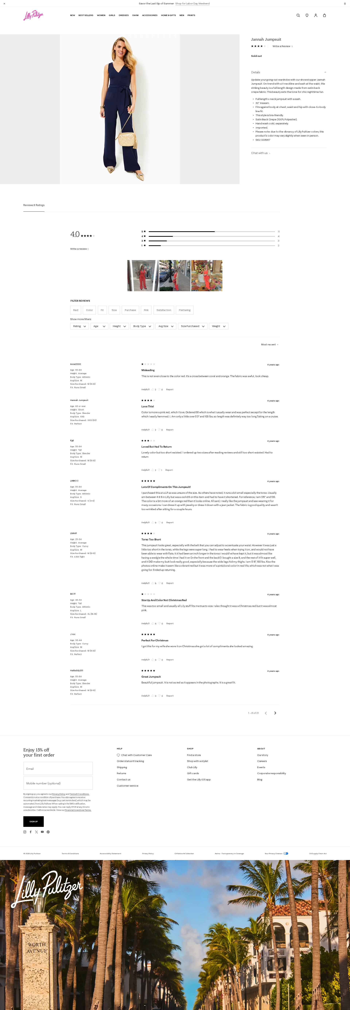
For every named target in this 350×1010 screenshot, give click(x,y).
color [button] (89, 310)
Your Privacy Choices (274, 853)
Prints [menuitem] (191, 15)
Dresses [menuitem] (124, 15)
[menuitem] (298, 15)
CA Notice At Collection (184, 853)
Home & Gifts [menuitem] (168, 15)
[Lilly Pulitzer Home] (33, 15)
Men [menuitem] (182, 15)
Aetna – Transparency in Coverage (229, 853)
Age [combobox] (96, 326)
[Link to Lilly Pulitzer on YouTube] (42, 832)
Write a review (78, 248)
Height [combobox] (117, 326)
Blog (259, 779)
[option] (120, 109)
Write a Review (282, 46)
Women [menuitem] (101, 15)
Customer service (127, 785)
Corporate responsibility (271, 773)
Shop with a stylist (197, 761)
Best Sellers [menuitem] (86, 15)
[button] (345, 3)
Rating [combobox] (77, 326)
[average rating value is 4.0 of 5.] (259, 46)
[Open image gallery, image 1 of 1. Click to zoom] (120, 109)
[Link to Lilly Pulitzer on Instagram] (25, 832)
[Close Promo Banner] (4, 3)
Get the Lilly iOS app (199, 779)
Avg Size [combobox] (163, 326)
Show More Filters (80, 319)
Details (255, 72)
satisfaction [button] (164, 310)
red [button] (75, 310)
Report (169, 389)
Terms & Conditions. (79, 794)
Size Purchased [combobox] (190, 326)
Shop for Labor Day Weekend (192, 3)
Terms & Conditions (70, 853)
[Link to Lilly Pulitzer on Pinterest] (48, 832)
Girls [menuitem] (112, 15)
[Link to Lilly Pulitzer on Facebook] (31, 832)
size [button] (114, 310)
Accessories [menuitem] (150, 15)
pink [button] (146, 310)
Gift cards (193, 773)
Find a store (194, 755)
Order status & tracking (130, 761)
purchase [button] (130, 310)
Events (261, 767)
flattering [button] (184, 310)
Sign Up (34, 821)
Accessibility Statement (110, 853)
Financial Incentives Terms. (78, 810)
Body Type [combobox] (139, 326)
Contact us (123, 779)
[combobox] (268, 344)
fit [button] (102, 310)
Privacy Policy (58, 794)
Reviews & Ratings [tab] (33, 205)
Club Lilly (192, 767)
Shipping (122, 767)
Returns (121, 773)
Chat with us (259, 153)
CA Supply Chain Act (318, 853)
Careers (262, 761)
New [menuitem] (72, 15)
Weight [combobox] (216, 326)
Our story (262, 755)
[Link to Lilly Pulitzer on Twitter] (36, 832)
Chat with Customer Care (136, 755)
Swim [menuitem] (135, 15)
